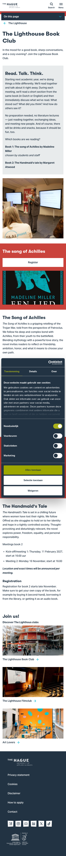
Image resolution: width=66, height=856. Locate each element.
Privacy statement (18, 775)
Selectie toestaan (33, 480)
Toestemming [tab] (11, 371)
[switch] (57, 435)
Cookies (12, 784)
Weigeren (33, 490)
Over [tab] (54, 371)
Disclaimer (14, 793)
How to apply (16, 802)
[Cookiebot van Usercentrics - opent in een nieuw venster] (48, 363)
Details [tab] (33, 371)
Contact (12, 812)
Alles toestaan (33, 470)
